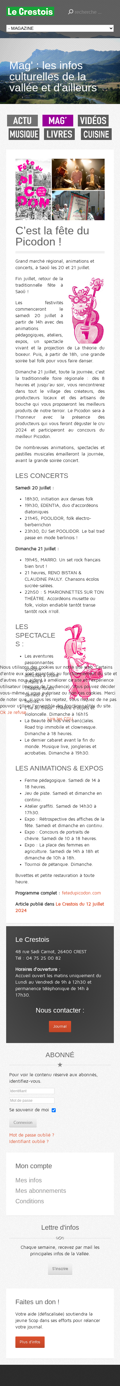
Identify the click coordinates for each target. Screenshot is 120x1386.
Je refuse (16, 712)
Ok (3, 712)
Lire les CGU (60, 718)
